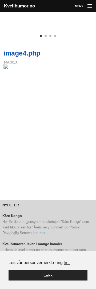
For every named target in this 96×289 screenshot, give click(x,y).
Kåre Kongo (12, 216)
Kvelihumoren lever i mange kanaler (32, 244)
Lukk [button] (48, 275)
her (67, 262)
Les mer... (40, 233)
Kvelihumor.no (19, 5)
